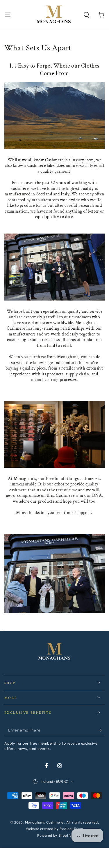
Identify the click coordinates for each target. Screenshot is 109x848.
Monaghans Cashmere (44, 822)
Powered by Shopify (54, 835)
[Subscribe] (101, 730)
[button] (86, 15)
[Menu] (7, 15)
